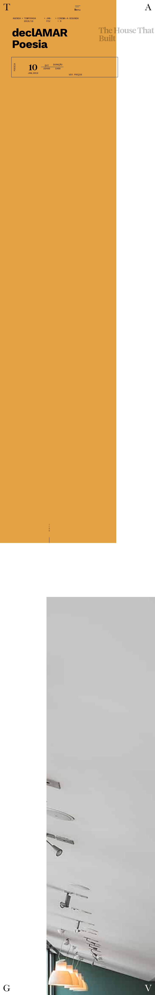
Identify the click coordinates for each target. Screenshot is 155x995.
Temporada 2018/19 (30, 20)
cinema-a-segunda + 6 (68, 20)
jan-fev (49, 20)
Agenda (17, 18)
